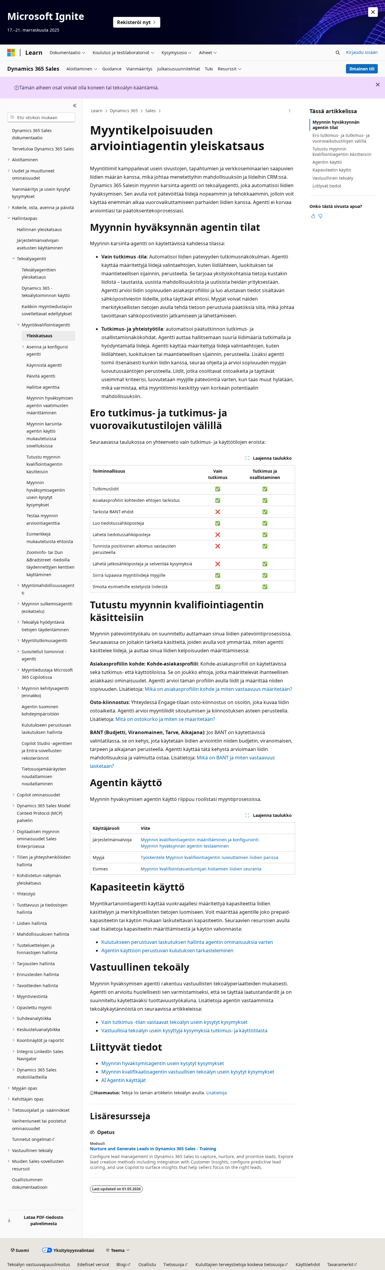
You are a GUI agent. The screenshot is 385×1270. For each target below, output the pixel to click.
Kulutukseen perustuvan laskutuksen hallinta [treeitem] (46, 728)
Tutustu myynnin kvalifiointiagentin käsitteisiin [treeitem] (44, 464)
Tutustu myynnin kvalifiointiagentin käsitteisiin (342, 151)
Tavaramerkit (340, 1264)
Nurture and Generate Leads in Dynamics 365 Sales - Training (153, 1148)
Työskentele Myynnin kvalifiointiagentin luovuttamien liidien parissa (209, 857)
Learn (97, 110)
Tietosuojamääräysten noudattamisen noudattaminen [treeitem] (44, 776)
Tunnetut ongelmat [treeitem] (31, 1139)
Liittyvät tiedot (327, 186)
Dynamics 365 (124, 110)
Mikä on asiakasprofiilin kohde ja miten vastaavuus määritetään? (218, 689)
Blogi (121, 1264)
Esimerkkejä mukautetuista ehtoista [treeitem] (49, 537)
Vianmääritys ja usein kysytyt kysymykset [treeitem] (41, 192)
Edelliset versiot (93, 1264)
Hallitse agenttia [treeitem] (43, 387)
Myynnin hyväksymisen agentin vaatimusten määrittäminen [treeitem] (49, 405)
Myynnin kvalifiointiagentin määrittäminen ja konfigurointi (200, 839)
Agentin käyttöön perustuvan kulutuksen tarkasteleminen (167, 950)
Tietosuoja (173, 1264)
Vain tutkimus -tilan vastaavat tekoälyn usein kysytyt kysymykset (174, 1022)
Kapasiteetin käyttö (332, 170)
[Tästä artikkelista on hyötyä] (313, 216)
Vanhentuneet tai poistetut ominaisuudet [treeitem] (39, 1124)
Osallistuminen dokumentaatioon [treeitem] (30, 1183)
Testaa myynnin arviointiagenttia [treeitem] (43, 519)
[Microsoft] (11, 53)
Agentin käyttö (327, 162)
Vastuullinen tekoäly (333, 178)
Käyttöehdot (308, 1264)
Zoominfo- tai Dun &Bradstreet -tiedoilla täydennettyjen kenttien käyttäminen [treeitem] (50, 563)
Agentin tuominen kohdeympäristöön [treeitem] (40, 710)
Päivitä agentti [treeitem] (40, 376)
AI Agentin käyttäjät (123, 1080)
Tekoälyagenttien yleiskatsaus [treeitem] (39, 273)
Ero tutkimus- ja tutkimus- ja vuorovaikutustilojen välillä (341, 138)
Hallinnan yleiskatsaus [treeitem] (39, 229)
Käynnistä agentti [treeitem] (44, 365)
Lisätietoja (216, 1092)
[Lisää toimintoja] (290, 111)
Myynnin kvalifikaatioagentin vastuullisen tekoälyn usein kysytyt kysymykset (187, 1071)
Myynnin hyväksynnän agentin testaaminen (185, 846)
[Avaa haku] (338, 52)
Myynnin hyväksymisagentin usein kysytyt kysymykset (162, 1063)
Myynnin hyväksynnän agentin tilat (336, 124)
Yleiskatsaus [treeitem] (39, 335)
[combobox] (41, 117)
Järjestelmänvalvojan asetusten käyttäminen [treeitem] (40, 244)
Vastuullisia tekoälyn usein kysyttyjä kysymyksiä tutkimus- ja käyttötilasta (184, 1030)
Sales (150, 110)
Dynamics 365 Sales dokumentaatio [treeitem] (32, 134)
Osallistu (147, 1264)
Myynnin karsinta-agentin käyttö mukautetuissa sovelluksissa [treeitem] (44, 435)
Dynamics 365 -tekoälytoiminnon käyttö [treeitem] (46, 291)
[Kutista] (74, 105)
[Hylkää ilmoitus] (373, 12)
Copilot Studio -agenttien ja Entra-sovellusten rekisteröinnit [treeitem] (47, 750)
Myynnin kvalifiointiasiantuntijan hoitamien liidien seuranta (201, 869)
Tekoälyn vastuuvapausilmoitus (38, 1264)
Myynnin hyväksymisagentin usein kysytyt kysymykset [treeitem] (45, 494)
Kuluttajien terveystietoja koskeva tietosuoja (240, 1264)
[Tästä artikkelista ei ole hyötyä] (320, 216)
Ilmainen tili (362, 69)
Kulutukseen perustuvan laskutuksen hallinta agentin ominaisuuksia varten (187, 942)
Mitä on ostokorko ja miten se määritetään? (165, 719)
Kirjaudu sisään (362, 52)
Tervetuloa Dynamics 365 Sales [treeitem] (43, 149)
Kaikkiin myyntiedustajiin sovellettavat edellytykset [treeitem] (47, 310)
